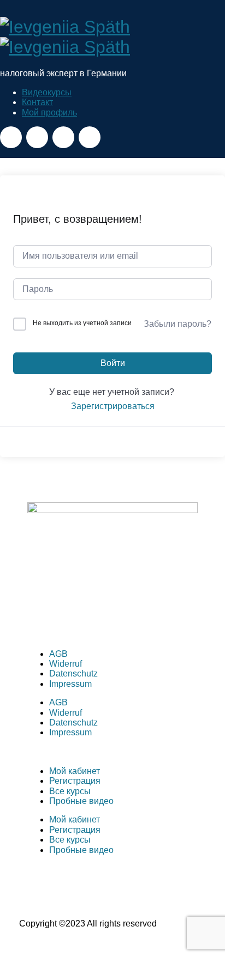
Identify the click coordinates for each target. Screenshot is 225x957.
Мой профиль (49, 112)
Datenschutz (73, 673)
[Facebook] (41, 612)
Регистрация (74, 780)
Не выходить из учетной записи (82, 323)
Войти (112, 363)
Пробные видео (81, 801)
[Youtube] (100, 612)
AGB (58, 654)
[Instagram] (70, 612)
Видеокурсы (47, 92)
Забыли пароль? (177, 323)
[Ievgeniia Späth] (65, 37)
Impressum (70, 683)
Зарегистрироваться (113, 406)
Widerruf (65, 663)
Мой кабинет (74, 771)
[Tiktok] (129, 612)
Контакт (37, 102)
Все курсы (70, 791)
